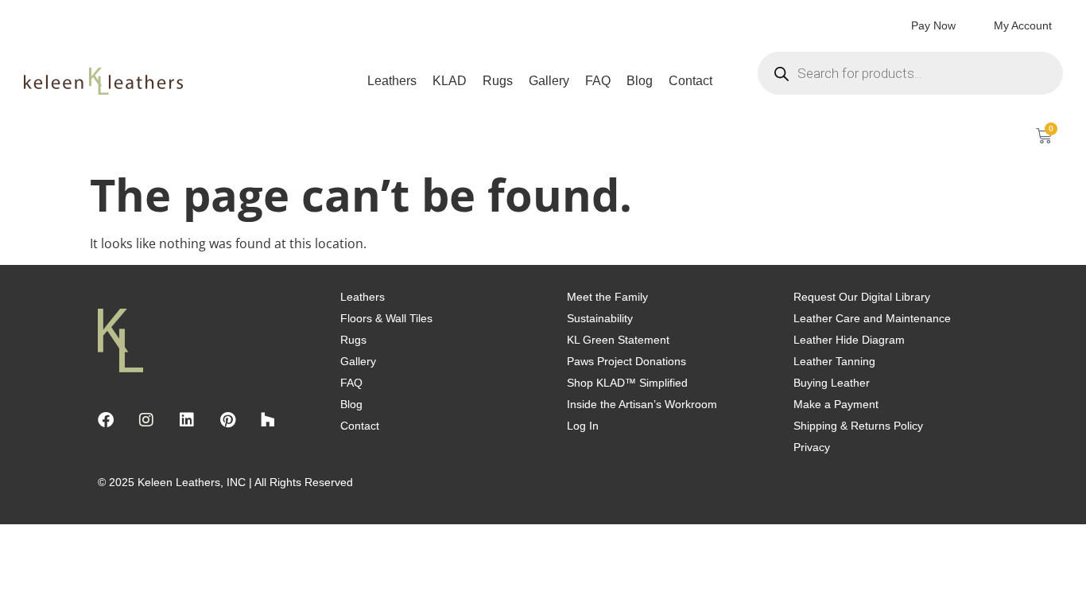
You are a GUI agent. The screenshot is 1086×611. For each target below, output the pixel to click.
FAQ (598, 81)
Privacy (811, 447)
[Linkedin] (187, 420)
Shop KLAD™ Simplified (627, 382)
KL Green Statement (618, 339)
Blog (639, 81)
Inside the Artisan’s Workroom (642, 404)
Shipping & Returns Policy (858, 425)
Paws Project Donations (626, 361)
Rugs (498, 81)
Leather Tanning (834, 361)
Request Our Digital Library (861, 296)
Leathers (392, 81)
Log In (583, 425)
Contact (690, 81)
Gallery (549, 81)
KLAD (449, 81)
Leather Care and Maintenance (872, 318)
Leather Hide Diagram (849, 339)
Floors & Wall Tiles (386, 318)
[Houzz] (268, 420)
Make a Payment (835, 404)
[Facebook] (106, 420)
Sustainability (600, 318)
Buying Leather (831, 382)
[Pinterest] (227, 420)
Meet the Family (607, 296)
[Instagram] (146, 420)
